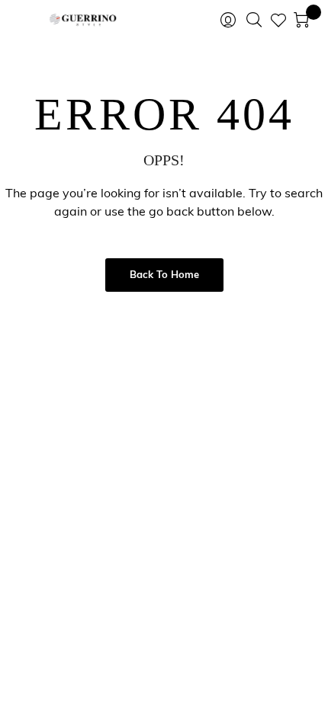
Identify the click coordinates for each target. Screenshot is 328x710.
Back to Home (164, 275)
